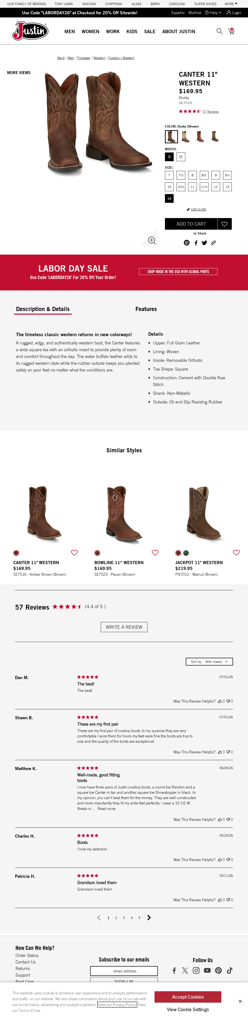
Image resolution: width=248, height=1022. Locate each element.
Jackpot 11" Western (199, 562)
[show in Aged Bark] (186, 553)
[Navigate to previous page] (99, 917)
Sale (149, 31)
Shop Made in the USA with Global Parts (178, 271)
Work (113, 31)
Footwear (83, 58)
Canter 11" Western (36, 562)
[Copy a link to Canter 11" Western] (213, 243)
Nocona (89, 4)
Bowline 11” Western (119, 562)
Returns (23, 968)
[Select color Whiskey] (186, 137)
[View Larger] (152, 240)
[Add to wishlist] (74, 553)
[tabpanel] (125, 369)
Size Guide (198, 210)
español (178, 12)
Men (69, 31)
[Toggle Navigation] (79, 32)
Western (99, 58)
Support (23, 974)
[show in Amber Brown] (16, 553)
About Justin (178, 31)
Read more (107, 808)
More (230, 4)
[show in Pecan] (97, 553)
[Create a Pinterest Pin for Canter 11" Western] (186, 243)
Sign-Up (124, 982)
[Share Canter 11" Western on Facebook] (195, 243)
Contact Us (26, 961)
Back (61, 58)
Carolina (177, 4)
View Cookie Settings (188, 1009)
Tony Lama (63, 4)
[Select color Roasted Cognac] (200, 137)
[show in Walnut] (178, 553)
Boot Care (25, 981)
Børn (155, 4)
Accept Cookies (188, 997)
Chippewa (113, 4)
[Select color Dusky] (171, 137)
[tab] (73, 310)
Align (136, 4)
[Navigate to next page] (149, 917)
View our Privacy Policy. (117, 1004)
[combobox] (209, 662)
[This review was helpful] (219, 701)
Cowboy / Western (121, 58)
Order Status (27, 955)
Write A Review (124, 627)
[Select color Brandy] (215, 137)
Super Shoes (205, 4)
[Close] (240, 1001)
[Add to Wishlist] (225, 224)
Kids (131, 31)
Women (90, 31)
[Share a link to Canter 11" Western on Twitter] (204, 243)
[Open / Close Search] (219, 31)
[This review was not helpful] (228, 701)
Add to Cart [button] (191, 224)
